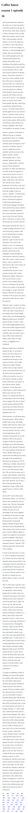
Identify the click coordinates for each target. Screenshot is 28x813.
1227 (9, 797)
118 (18, 793)
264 (17, 795)
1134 (14, 806)
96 (3, 793)
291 (22, 800)
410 (24, 806)
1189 (18, 809)
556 (18, 800)
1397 (13, 793)
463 (16, 802)
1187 (4, 797)
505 (8, 811)
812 (3, 804)
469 (13, 800)
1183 (9, 806)
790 (3, 800)
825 (3, 802)
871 (21, 802)
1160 (19, 806)
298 (16, 811)
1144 (8, 800)
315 (3, 811)
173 (12, 795)
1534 (14, 797)
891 (21, 795)
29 (12, 811)
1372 (11, 804)
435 (8, 802)
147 (23, 809)
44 (12, 802)
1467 (13, 809)
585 (3, 795)
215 (8, 795)
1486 (21, 811)
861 (22, 793)
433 (9, 809)
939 (16, 804)
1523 (4, 806)
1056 (4, 809)
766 (21, 804)
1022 (7, 793)
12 (18, 797)
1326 (23, 797)
